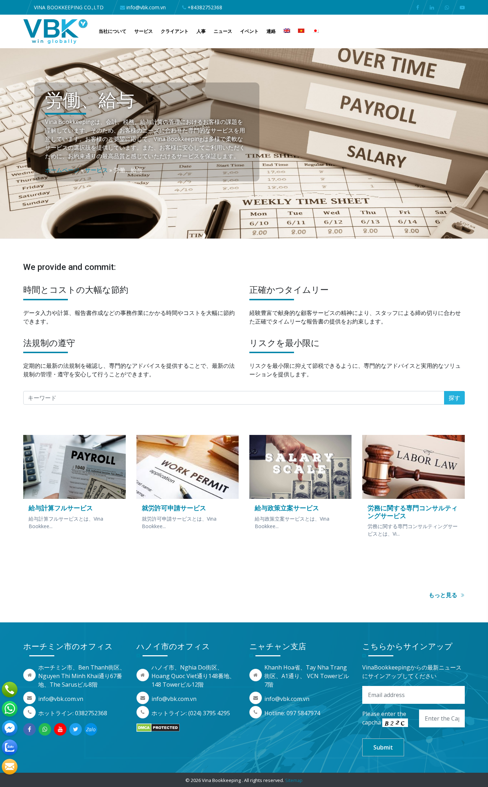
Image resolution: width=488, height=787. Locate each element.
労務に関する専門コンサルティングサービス (413, 511)
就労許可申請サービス (174, 507)
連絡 (271, 31)
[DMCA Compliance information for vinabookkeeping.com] (158, 727)
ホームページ (62, 170)
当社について (112, 31)
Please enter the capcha (384, 718)
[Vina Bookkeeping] (55, 31)
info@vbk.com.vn (60, 699)
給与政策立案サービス (287, 507)
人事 (201, 31)
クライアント (175, 31)
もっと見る (444, 595)
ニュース (223, 31)
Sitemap (294, 780)
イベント (249, 31)
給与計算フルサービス (61, 507)
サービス (143, 31)
